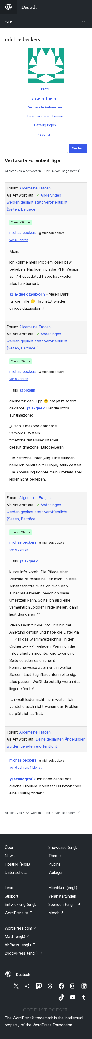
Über (9, 847)
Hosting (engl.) (17, 864)
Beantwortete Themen (45, 116)
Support (11, 896)
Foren (9, 21)
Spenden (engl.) (64, 904)
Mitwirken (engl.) (62, 887)
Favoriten (45, 134)
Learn (9, 887)
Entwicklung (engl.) (21, 904)
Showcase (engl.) (63, 847)
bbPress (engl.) (20, 945)
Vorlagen (55, 872)
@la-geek (18, 294)
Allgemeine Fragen (35, 188)
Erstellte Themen (45, 98)
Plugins (54, 864)
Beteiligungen (45, 125)
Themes (55, 855)
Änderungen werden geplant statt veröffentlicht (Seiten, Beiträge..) (37, 202)
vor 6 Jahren (18, 240)
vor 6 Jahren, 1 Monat (25, 767)
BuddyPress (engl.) (23, 953)
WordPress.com (21, 928)
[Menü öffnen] (84, 7)
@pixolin (37, 294)
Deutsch (23, 974)
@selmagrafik (22, 779)
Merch (56, 913)
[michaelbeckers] (46, 66)
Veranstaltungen (62, 896)
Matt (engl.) (17, 936)
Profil (45, 89)
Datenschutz (16, 872)
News (10, 855)
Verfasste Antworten (45, 107)
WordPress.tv (19, 913)
